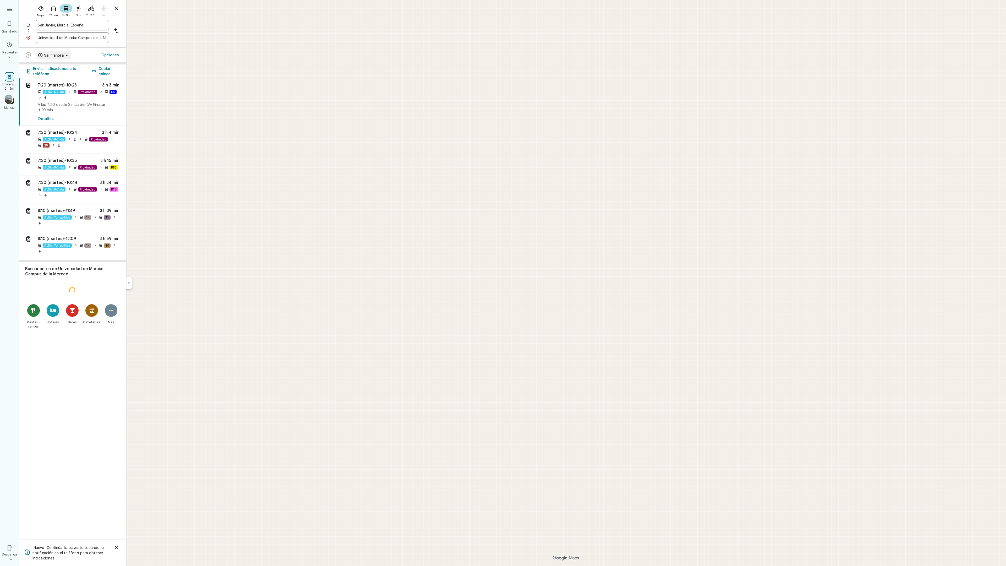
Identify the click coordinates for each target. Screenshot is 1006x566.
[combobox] (72, 25)
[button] (72, 140)
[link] (72, 102)
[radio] (41, 10)
